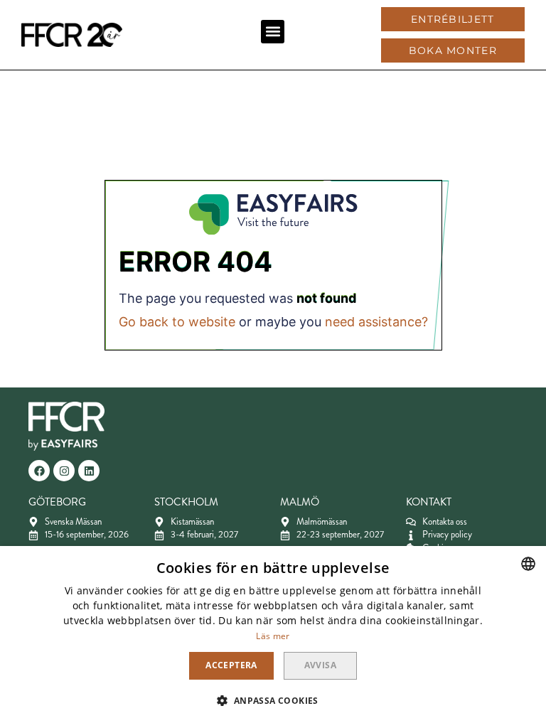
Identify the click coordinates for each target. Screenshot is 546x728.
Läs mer (272, 636)
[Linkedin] (89, 470)
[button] (272, 31)
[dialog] (273, 637)
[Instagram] (64, 470)
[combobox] (528, 564)
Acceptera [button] (231, 665)
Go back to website (177, 321)
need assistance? (376, 321)
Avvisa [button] (320, 665)
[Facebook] (39, 470)
